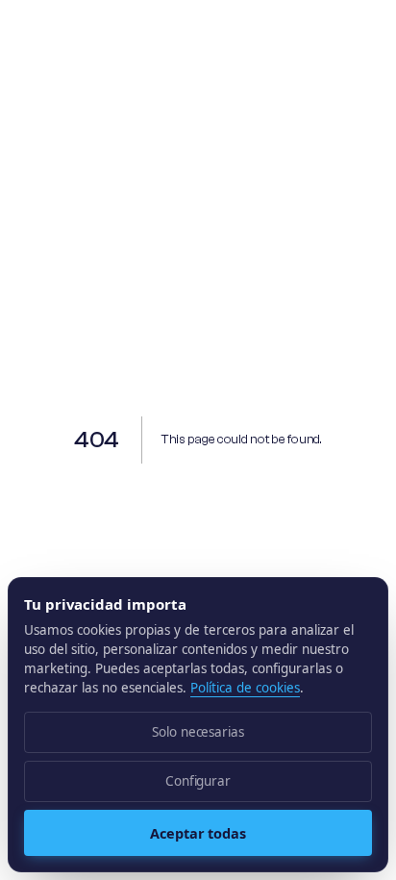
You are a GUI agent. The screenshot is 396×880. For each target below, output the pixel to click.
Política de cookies (245, 687)
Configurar (198, 781)
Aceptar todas (198, 832)
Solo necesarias (198, 732)
